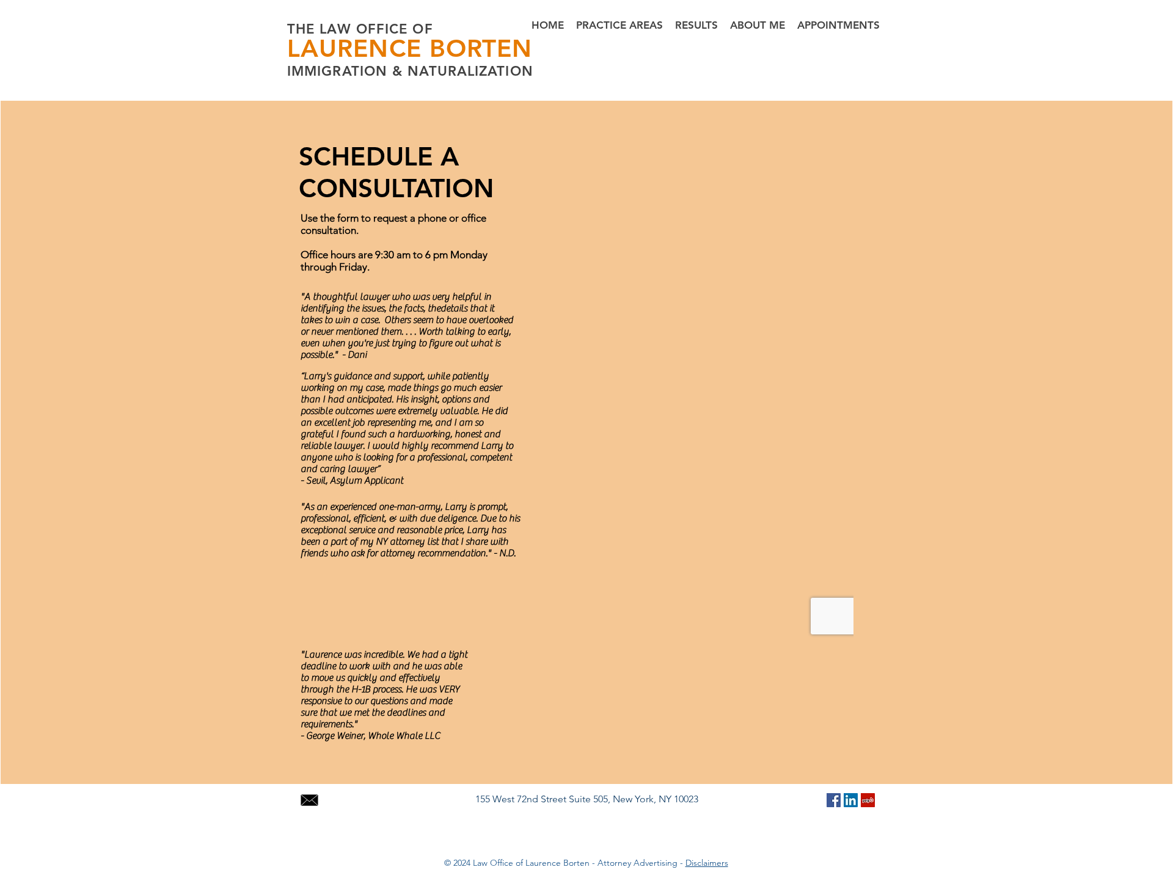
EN (514, 48)
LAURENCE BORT (392, 48)
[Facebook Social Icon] (834, 800)
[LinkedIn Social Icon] (851, 800)
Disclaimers (706, 862)
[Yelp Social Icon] (868, 800)
